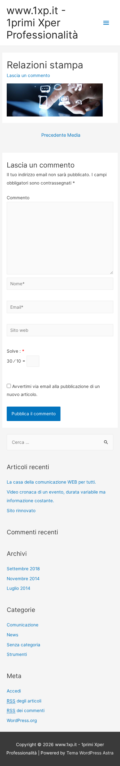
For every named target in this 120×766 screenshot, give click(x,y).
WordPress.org (22, 720)
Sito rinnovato (21, 510)
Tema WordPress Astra (90, 752)
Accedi (14, 690)
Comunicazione (22, 624)
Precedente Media (60, 135)
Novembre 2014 (23, 578)
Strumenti (17, 654)
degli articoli (24, 700)
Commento (18, 197)
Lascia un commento (28, 75)
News (12, 634)
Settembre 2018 (23, 568)
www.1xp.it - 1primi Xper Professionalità (42, 22)
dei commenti (25, 710)
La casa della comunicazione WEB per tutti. (51, 482)
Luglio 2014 (18, 588)
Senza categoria (23, 644)
